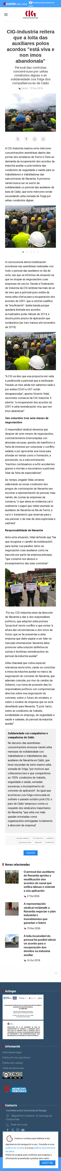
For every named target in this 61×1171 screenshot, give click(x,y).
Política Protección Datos (16, 1057)
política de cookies (15, 1148)
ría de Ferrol (49, 842)
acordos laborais (23, 838)
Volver (30, 853)
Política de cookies (13, 1063)
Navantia (38, 842)
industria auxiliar (25, 842)
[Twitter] (12, 1130)
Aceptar (47, 1163)
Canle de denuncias (13, 1068)
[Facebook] (7, 1130)
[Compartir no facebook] (26, 139)
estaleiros (50, 838)
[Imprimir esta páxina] (43, 139)
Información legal (12, 1052)
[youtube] (23, 1130)
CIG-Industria (38, 838)
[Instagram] (17, 1130)
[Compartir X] (18, 139)
